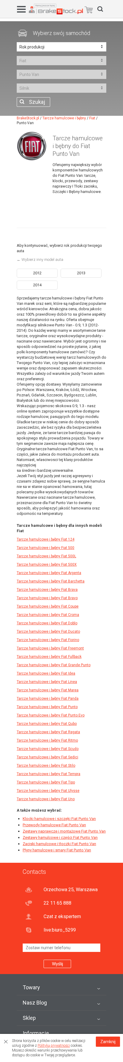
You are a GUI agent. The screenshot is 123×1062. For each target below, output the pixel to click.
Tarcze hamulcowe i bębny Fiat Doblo (47, 623)
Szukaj (37, 102)
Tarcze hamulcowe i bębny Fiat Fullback (49, 657)
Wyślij (57, 964)
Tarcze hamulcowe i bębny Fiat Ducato (48, 631)
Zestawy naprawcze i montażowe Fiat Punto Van (64, 831)
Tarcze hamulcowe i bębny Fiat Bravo (47, 598)
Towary (31, 987)
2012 (37, 273)
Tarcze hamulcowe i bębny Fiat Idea (46, 673)
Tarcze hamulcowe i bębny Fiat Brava (47, 590)
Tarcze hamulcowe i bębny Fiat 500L (46, 556)
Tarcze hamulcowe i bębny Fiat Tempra (48, 774)
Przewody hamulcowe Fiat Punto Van (54, 825)
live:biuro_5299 (60, 930)
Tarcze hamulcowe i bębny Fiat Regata (48, 732)
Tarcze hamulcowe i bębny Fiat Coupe (48, 606)
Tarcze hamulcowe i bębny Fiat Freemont (50, 648)
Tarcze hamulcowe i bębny (64, 118)
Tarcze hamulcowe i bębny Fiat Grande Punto (53, 665)
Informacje (36, 1033)
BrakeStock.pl (28, 118)
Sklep (29, 1018)
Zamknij (108, 1041)
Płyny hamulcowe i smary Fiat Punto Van (57, 850)
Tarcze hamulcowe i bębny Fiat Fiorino (48, 640)
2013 (81, 273)
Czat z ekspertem (62, 916)
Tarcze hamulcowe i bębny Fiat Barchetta (50, 581)
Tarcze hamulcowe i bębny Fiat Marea (48, 690)
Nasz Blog (35, 1002)
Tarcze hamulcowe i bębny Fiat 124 (45, 539)
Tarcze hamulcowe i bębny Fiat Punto (47, 707)
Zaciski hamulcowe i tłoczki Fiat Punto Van (59, 844)
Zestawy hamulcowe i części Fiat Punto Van (60, 837)
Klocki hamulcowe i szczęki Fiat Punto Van (59, 818)
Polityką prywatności (54, 1045)
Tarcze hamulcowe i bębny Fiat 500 (45, 548)
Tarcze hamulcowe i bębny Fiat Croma (48, 615)
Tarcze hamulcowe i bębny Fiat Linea (47, 682)
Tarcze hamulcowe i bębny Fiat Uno (46, 799)
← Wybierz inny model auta (40, 259)
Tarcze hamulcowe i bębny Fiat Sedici (47, 757)
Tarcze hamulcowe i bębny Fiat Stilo (46, 765)
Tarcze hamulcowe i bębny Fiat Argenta (49, 573)
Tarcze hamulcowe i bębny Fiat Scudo (48, 749)
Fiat (92, 118)
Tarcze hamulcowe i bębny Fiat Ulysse (48, 791)
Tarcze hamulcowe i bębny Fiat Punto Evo (50, 715)
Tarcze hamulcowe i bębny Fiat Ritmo (47, 740)
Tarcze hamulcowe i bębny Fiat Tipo (46, 782)
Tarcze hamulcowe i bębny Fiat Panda (48, 698)
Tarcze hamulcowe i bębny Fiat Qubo (47, 724)
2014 (37, 285)
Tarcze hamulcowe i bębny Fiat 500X (47, 564)
